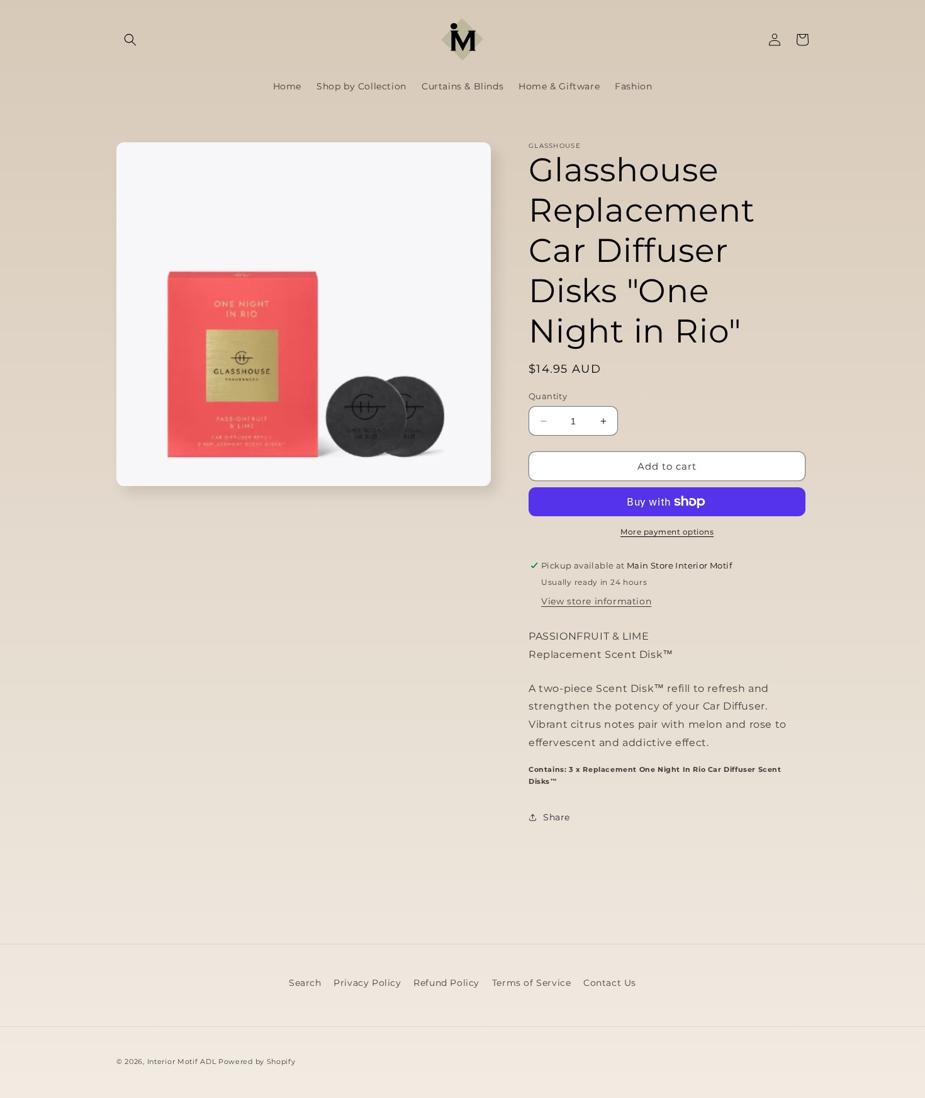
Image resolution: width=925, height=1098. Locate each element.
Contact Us (609, 982)
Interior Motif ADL (181, 1061)
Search (305, 982)
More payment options (667, 531)
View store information (596, 601)
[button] (130, 40)
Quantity (548, 396)
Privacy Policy (367, 982)
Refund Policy (446, 982)
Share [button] (556, 817)
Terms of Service (531, 982)
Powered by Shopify (257, 1061)
